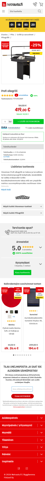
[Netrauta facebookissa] (19, 468)
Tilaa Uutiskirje (22, 396)
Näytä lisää (6, 189)
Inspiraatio (8, 461)
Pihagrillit (5, 37)
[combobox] (25, 11)
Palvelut (6, 454)
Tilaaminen (7, 440)
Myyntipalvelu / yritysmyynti (17, 425)
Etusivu (4, 34)
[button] (3, 11)
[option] (7, 312)
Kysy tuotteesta (22, 272)
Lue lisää (6, 157)
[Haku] (39, 11)
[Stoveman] (22, 197)
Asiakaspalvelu (10, 418)
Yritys (5, 447)
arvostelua (22, 95)
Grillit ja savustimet (25, 34)
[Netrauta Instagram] (27, 468)
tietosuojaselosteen (19, 407)
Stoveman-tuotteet (17, 206)
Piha (12, 34)
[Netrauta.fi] (12, 4)
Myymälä (6, 432)
